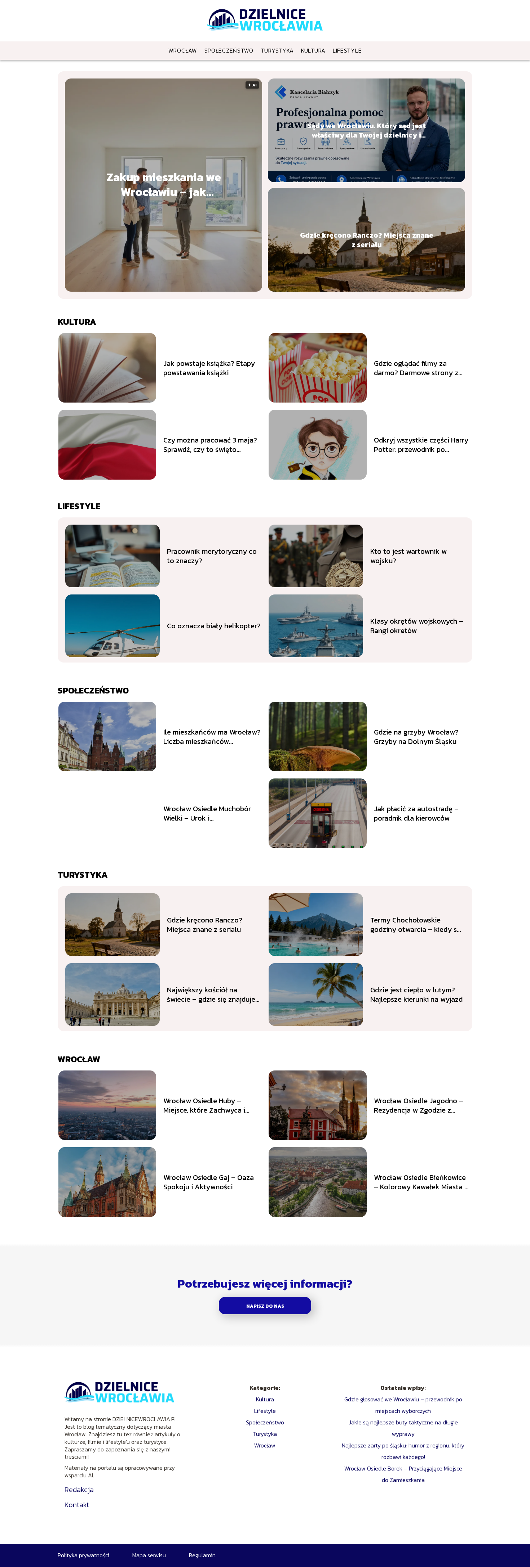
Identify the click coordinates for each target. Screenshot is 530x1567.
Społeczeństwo (228, 50)
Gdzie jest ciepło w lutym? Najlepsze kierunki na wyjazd (416, 994)
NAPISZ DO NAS (265, 1306)
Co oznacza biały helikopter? (214, 625)
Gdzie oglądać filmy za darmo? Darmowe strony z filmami (416, 368)
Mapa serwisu (149, 1555)
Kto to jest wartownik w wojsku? (408, 556)
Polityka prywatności (83, 1555)
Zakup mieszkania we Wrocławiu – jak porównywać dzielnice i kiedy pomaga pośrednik (163, 185)
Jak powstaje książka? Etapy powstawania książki (209, 368)
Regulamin (202, 1555)
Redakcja (79, 1489)
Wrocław (182, 50)
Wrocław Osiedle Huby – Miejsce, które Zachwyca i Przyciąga (204, 1105)
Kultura (313, 50)
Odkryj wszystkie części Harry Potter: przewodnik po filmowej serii (421, 444)
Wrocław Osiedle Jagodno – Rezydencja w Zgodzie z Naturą (418, 1105)
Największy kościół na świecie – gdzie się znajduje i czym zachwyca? (213, 994)
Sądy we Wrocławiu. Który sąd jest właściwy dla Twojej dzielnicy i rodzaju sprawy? (366, 130)
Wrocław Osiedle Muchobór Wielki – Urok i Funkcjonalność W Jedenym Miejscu (207, 813)
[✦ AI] (171, 289)
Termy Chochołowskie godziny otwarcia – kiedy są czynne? (415, 924)
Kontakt (77, 1504)
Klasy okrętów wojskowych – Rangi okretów (416, 625)
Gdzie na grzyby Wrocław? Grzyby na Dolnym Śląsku (416, 736)
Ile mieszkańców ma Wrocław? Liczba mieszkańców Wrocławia (212, 736)
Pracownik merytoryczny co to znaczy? (212, 556)
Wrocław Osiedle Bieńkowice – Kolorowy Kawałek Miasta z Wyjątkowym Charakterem (421, 1182)
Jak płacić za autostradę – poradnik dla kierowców (416, 813)
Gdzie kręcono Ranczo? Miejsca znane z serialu (366, 239)
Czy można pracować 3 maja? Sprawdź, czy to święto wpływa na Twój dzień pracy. (210, 444)
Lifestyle (347, 50)
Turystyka (277, 50)
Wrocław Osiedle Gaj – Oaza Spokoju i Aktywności (208, 1182)
